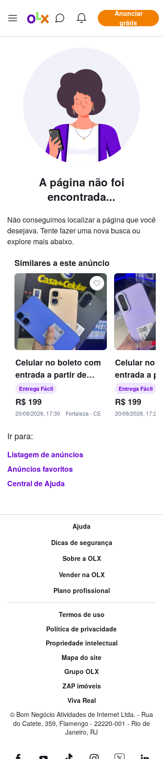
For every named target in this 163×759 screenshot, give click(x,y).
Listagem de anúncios (45, 454)
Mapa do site (81, 657)
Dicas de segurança (81, 542)
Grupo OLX (81, 671)
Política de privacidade (81, 629)
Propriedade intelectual (82, 643)
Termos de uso (82, 614)
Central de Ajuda (36, 483)
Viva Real (81, 700)
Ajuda (81, 526)
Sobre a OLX (81, 558)
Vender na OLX (82, 574)
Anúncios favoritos (40, 469)
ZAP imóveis (81, 686)
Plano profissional (81, 590)
